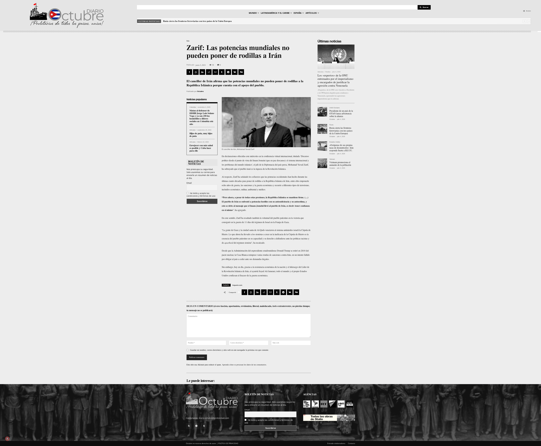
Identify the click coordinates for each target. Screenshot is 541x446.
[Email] (215, 72)
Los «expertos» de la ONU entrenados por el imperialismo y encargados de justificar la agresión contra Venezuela (335, 80)
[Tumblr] (222, 72)
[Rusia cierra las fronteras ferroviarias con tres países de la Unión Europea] (322, 129)
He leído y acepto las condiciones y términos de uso (201, 194)
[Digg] (241, 72)
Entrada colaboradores (336, 443)
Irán (188, 41)
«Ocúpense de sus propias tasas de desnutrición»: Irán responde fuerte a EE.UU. (200, 21)
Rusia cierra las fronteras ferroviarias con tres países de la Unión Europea (340, 130)
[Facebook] (189, 72)
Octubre (200, 91)
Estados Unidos (334, 142)
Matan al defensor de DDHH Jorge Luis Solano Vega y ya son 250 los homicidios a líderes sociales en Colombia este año (201, 117)
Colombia (192, 107)
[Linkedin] (202, 72)
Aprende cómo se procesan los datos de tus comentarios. (244, 364)
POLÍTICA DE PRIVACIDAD (228, 443)
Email (189, 183)
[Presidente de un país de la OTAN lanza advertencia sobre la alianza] (322, 112)
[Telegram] (228, 72)
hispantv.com (237, 285)
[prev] (524, 21)
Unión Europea (334, 108)
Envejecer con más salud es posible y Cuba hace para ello (201, 148)
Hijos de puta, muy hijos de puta (200, 135)
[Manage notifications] (7, 438)
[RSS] (189, 426)
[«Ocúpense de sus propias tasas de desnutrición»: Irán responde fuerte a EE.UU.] (322, 146)
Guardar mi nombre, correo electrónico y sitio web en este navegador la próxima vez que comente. (229, 350)
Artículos (192, 130)
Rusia (331, 125)
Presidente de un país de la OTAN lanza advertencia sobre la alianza (341, 113)
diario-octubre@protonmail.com (214, 418)
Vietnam (332, 159)
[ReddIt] (209, 72)
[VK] (235, 72)
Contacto (351, 443)
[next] (529, 21)
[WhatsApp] (196, 72)
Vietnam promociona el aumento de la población (340, 163)
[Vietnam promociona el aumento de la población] (322, 163)
